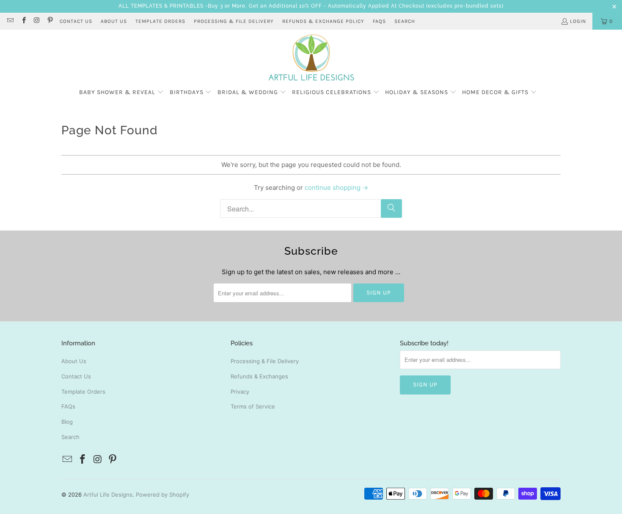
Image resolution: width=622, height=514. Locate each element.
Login (578, 21)
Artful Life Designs (107, 494)
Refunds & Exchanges (259, 376)
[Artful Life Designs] (311, 58)
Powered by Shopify (162, 494)
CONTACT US (76, 21)
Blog (67, 421)
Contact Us (76, 376)
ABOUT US (114, 21)
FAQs (379, 21)
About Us (73, 361)
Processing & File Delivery (265, 361)
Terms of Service (253, 406)
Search (404, 21)
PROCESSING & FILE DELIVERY (234, 21)
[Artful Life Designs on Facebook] (23, 21)
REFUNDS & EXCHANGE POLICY (323, 21)
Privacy (240, 391)
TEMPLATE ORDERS (160, 21)
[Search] (391, 208)
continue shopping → (336, 187)
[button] (121, 92)
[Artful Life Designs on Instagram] (36, 21)
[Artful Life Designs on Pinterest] (49, 21)
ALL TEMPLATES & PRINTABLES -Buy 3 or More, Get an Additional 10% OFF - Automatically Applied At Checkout (271, 6)
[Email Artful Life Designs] (10, 21)
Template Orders (83, 391)
